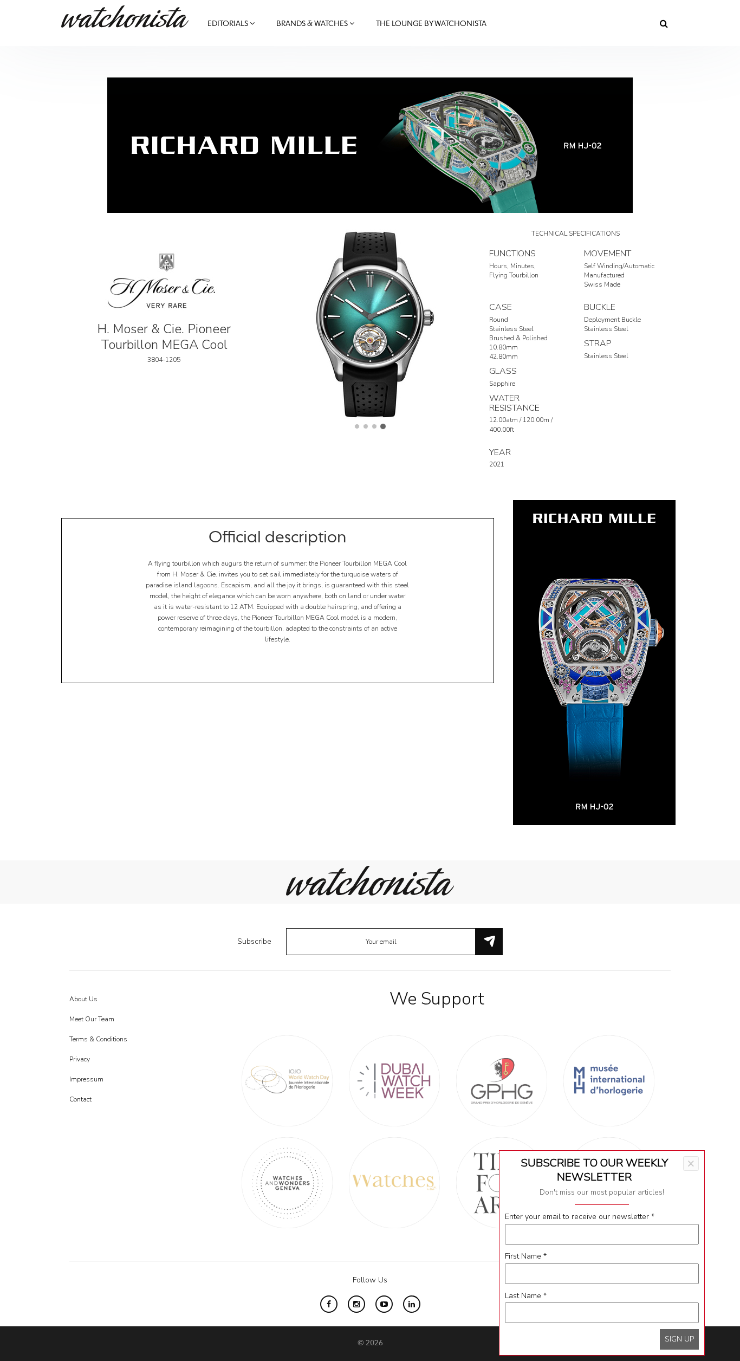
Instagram (356, 1304)
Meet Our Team (91, 1019)
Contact (80, 1099)
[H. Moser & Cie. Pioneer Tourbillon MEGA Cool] (370, 323)
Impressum (86, 1079)
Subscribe (254, 941)
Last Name (526, 1296)
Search (664, 23)
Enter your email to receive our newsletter (579, 1216)
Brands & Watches (312, 24)
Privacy (79, 1059)
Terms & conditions (98, 1039)
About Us (83, 999)
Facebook (328, 1304)
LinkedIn (411, 1304)
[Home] (129, 16)
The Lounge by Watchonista (431, 24)
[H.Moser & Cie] (164, 280)
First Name (526, 1256)
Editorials (228, 24)
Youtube (384, 1304)
